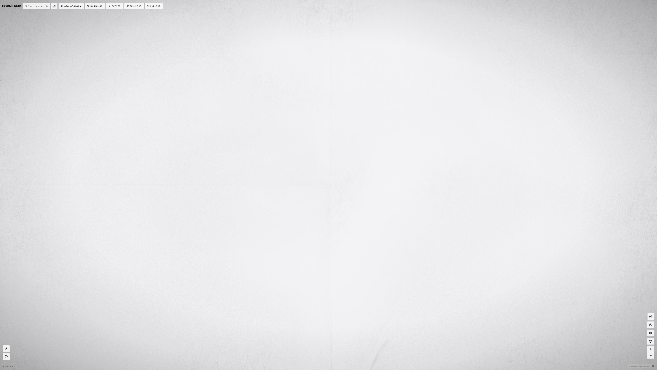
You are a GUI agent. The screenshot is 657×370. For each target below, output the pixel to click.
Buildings (96, 6)
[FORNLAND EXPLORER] (6, 348)
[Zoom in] (650, 349)
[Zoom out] (650, 355)
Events (116, 6)
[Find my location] (650, 341)
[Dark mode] (650, 324)
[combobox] (38, 6)
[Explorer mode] (650, 316)
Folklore (135, 6)
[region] (328, 185)
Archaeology (72, 6)
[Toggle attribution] (653, 366)
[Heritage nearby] (54, 6)
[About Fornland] (6, 356)
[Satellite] (650, 333)
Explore (155, 6)
